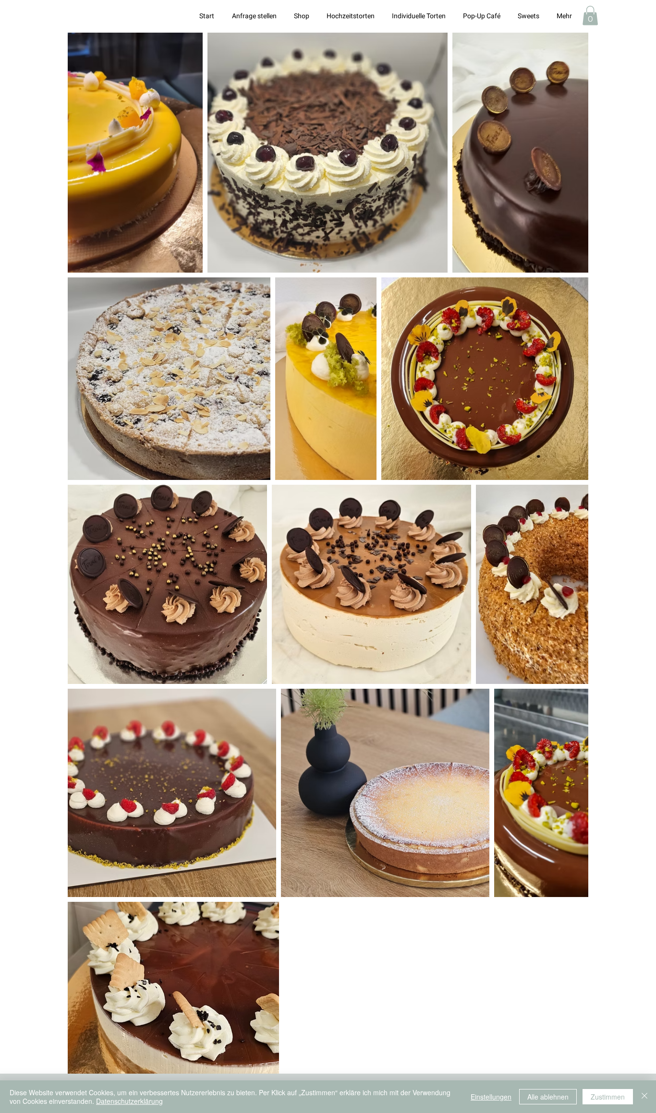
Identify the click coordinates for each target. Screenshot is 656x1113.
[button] (590, 15)
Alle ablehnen (548, 1096)
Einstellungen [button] (491, 1096)
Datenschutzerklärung (129, 1101)
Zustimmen (608, 1096)
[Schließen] (644, 1096)
